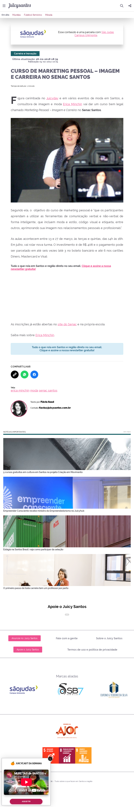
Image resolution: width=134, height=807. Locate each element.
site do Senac (67, 324)
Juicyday (52, 98)
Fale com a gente (67, 638)
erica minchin (20, 390)
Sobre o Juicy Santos (109, 638)
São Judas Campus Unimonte (94, 34)
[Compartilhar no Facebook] (34, 374)
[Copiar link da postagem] (15, 374)
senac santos (48, 390)
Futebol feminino (33, 15)
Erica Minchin (72, 104)
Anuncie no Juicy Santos (24, 638)
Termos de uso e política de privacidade (92, 649)
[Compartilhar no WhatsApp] (24, 374)
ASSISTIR (26, 801)
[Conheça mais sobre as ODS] (67, 755)
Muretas (16, 15)
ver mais (127, 432)
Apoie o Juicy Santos (28, 649)
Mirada (48, 15)
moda (34, 390)
